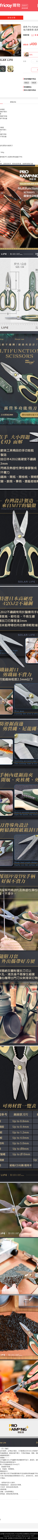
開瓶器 (26, 83)
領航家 (34, 83)
